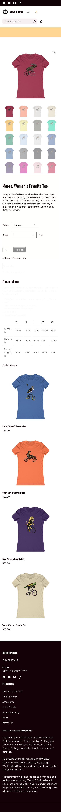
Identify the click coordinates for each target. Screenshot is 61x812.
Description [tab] (8, 266)
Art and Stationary (11, 712)
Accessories (8, 701)
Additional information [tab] (13, 272)
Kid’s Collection (9, 696)
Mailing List (7, 722)
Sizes (5, 235)
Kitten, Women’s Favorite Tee (14, 426)
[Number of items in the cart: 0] (41, 21)
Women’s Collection (12, 691)
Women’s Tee (19, 257)
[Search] (34, 21)
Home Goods (9, 707)
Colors (6, 225)
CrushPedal (16, 12)
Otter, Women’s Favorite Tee (13, 492)
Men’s (5, 717)
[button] (54, 52)
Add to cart (19, 249)
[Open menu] (28, 12)
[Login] (36, 12)
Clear (41, 235)
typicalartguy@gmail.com (15, 670)
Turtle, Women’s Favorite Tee (13, 625)
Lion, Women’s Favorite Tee (13, 558)
